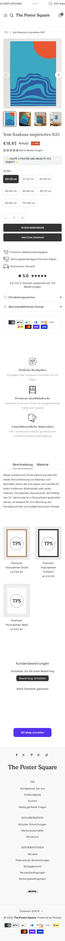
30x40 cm (45, 179)
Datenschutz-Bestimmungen (33, 860)
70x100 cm (28, 203)
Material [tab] (42, 464)
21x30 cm (28, 179)
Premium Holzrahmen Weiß (17, 622)
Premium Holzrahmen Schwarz (48, 567)
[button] (10, 150)
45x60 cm (28, 191)
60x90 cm (11, 203)
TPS (6, 32)
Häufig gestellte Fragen (32, 807)
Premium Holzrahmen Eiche (16, 565)
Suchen (32, 800)
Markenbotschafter (32, 830)
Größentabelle (32, 794)
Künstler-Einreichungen (32, 824)
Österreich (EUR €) (30, 911)
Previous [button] (6, 75)
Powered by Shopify (49, 917)
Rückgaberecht (33, 866)
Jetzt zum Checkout (32, 237)
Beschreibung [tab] (23, 464)
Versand (32, 854)
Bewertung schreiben (32, 678)
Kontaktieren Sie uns (32, 788)
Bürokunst (32, 836)
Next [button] (58, 75)
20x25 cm (11, 179)
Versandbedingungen (32, 872)
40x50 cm (11, 191)
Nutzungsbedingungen (32, 878)
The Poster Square (25, 917)
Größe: (7, 171)
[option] (32, 74)
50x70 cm (45, 191)
